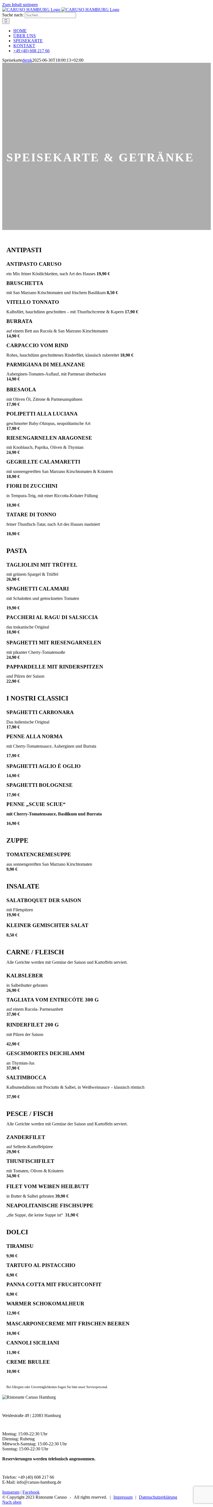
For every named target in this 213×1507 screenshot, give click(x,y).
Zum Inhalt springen (20, 4)
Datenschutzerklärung (158, 1497)
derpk (27, 60)
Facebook (31, 1492)
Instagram (10, 1492)
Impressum (123, 1497)
